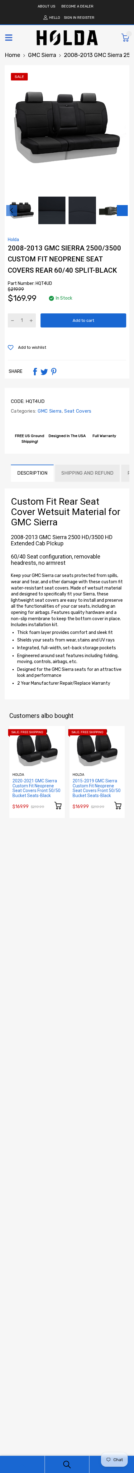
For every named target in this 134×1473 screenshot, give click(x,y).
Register (85, 18)
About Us (46, 6)
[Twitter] (44, 371)
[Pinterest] (53, 371)
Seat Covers (77, 411)
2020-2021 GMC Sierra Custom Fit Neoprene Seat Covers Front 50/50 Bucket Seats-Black (36, 788)
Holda (13, 239)
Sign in (70, 18)
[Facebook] (35, 371)
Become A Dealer (77, 6)
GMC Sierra (48, 411)
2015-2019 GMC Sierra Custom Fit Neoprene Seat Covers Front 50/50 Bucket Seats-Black (97, 788)
